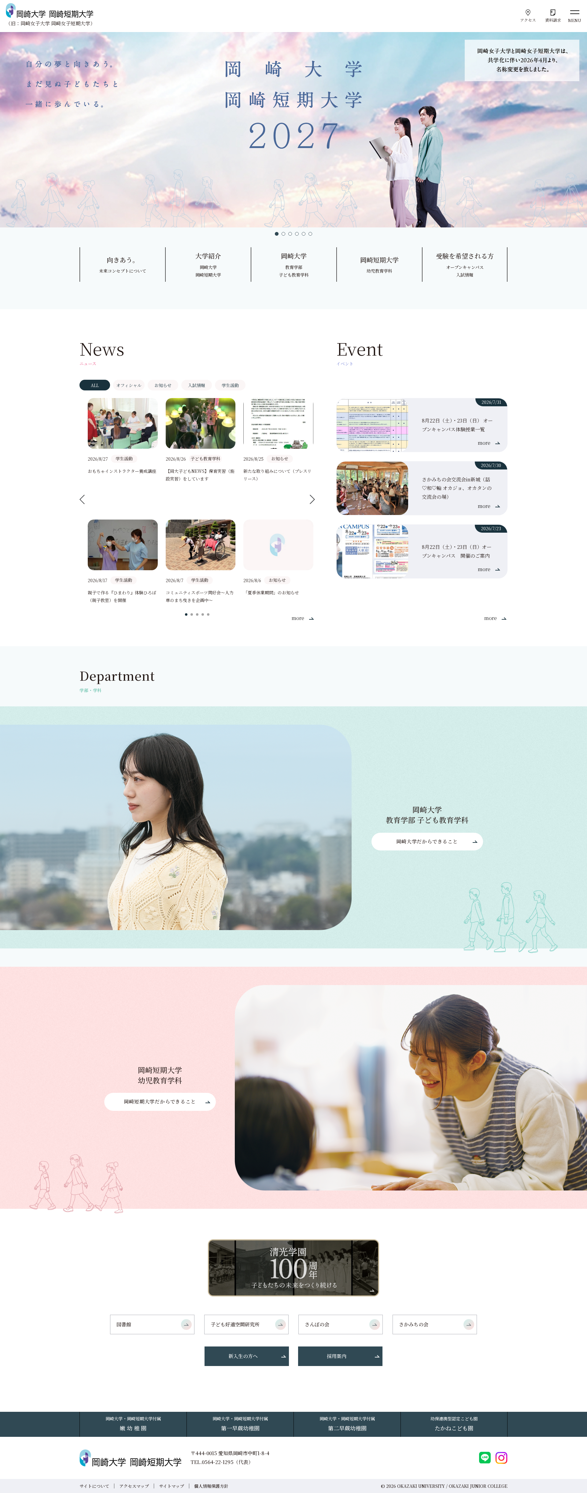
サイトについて (94, 1486)
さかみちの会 (413, 1324)
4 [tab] (297, 234)
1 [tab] (277, 234)
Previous (82, 499)
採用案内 (336, 1356)
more (298, 617)
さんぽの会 (317, 1324)
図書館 (123, 1324)
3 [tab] (290, 234)
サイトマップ (171, 1486)
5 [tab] (303, 234)
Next (312, 499)
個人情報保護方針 (211, 1486)
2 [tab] (283, 234)
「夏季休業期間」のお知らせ (271, 592)
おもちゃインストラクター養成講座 (122, 471)
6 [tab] (310, 234)
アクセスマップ (134, 1486)
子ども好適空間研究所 (235, 1324)
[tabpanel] (293, 129)
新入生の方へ (243, 1356)
